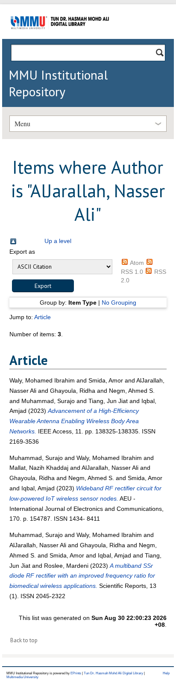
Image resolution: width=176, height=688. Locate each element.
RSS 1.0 (132, 271)
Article (42, 317)
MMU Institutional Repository (58, 83)
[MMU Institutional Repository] (59, 37)
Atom (137, 262)
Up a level (57, 240)
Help (166, 673)
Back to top (24, 640)
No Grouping (119, 302)
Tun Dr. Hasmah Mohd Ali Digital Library (113, 673)
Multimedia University (22, 677)
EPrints (75, 673)
